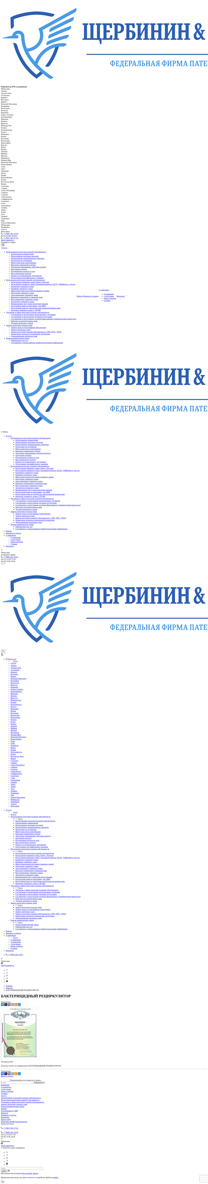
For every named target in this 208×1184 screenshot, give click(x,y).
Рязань (13, 758)
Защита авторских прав (20, 330)
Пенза (13, 748)
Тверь (13, 784)
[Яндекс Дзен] (7, 982)
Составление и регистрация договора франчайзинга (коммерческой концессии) (43, 319)
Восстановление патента (21, 274)
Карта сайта (6, 1119)
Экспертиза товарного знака (22, 302)
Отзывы (107, 301)
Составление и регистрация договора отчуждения (31, 317)
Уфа (12, 795)
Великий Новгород (18, 679)
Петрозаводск (16, 752)
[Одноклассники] (15, 1004)
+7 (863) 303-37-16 (10, 238)
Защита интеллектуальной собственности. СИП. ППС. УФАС (36, 332)
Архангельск (16, 668)
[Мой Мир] (19, 1004)
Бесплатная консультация (11, 1173)
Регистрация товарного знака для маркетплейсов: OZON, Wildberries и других (43, 284)
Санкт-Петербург (18, 765)
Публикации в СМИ (9, 1111)
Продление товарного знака (22, 293)
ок (2, 1182)
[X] (5, 1004)
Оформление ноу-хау (19, 340)
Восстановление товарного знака (24, 299)
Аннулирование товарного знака (24, 295)
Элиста (13, 804)
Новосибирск (16, 739)
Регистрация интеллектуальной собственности (25, 280)
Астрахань (15, 670)
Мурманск (15, 733)
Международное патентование (23, 263)
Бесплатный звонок (30, 1173)
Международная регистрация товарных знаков (30, 291)
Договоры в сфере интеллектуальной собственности (27, 312)
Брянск (13, 676)
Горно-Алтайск (17, 689)
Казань (13, 702)
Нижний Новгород (18, 737)
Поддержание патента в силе (23, 271)
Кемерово (15, 709)
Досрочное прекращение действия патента (28, 267)
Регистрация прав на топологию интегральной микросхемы (35, 308)
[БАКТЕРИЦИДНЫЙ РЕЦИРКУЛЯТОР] (20, 1060)
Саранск (14, 767)
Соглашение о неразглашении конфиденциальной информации (37, 343)
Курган (13, 720)
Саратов (14, 769)
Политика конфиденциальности (14, 1122)
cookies (55, 1177)
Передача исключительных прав (24, 321)
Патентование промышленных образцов (27, 258)
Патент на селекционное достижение (26, 276)
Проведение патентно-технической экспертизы (30, 334)
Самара (14, 763)
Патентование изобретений (22, 254)
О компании (104, 290)
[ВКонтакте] (2, 1004)
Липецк (14, 726)
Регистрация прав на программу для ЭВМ (28, 306)
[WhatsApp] (12, 1004)
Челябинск (15, 802)
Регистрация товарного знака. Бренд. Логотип (30, 282)
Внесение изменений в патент (23, 265)
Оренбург (15, 746)
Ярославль (15, 806)
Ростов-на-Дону (17, 756)
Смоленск (15, 776)
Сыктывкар (15, 780)
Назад (15, 661)
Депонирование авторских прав (24, 336)
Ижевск (14, 696)
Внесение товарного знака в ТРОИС (26, 310)
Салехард (14, 761)
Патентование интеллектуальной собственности (26, 252)
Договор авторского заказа (22, 323)
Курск (13, 722)
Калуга (13, 707)
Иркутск (14, 698)
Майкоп (14, 728)
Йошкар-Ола (16, 700)
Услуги (4, 248)
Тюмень (14, 791)
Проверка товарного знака (22, 289)
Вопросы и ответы (90, 296)
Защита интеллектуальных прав (19, 325)
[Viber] (9, 1004)
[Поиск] (3, 244)
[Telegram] (7, 979)
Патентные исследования (21, 261)
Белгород (14, 674)
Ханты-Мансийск (18, 797)
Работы (80, 296)
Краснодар (15, 715)
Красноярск (15, 717)
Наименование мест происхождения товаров (29, 304)
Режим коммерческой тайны (17, 338)
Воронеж (14, 687)
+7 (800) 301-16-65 (10, 234)
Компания (5, 1085)
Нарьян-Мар (16, 735)
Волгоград (15, 683)
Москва (14, 730)
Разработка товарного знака (22, 286)
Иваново (14, 694)
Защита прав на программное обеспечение (28, 328)
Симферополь (16, 774)
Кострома (14, 713)
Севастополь (16, 771)
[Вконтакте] (7, 970)
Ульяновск (15, 793)
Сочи (13, 778)
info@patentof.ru (7, 240)
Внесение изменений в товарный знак (26, 297)
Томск (13, 787)
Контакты (121, 296)
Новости (4, 1113)
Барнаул (14, 672)
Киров (13, 711)
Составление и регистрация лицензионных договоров (33, 315)
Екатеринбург (16, 691)
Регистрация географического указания (27, 278)
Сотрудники (109, 296)
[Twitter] (7, 973)
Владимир (15, 681)
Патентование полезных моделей (24, 256)
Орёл (13, 743)
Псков (13, 754)
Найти (4, 1171)
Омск (13, 741)
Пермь (13, 750)
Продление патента (19, 269)
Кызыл (13, 724)
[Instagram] (7, 976)
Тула (12, 789)
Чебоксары (15, 800)
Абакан (14, 666)
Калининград (16, 704)
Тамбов (14, 782)
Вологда (14, 685)
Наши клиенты (110, 298)
